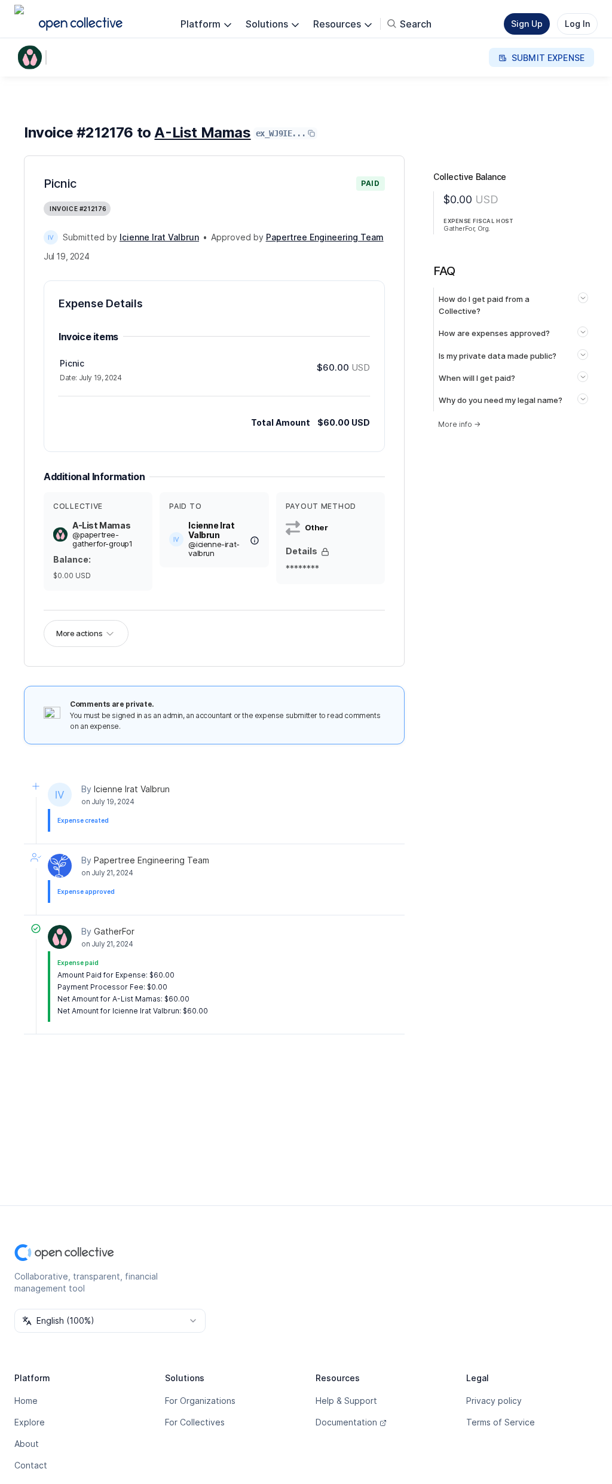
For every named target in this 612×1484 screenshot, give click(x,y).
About (26, 1444)
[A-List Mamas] (32, 57)
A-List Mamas (202, 132)
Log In (577, 24)
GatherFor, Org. (466, 228)
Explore (29, 1422)
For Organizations (200, 1401)
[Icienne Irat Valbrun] (51, 237)
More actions (79, 633)
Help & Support (346, 1401)
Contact (30, 1465)
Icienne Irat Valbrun (132, 789)
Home (26, 1401)
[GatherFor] (60, 937)
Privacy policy (494, 1401)
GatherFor (114, 931)
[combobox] (110, 1321)
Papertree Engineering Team (151, 860)
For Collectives (195, 1422)
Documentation (346, 1422)
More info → (459, 424)
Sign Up (527, 24)
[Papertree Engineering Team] (60, 866)
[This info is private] (325, 552)
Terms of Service (500, 1422)
